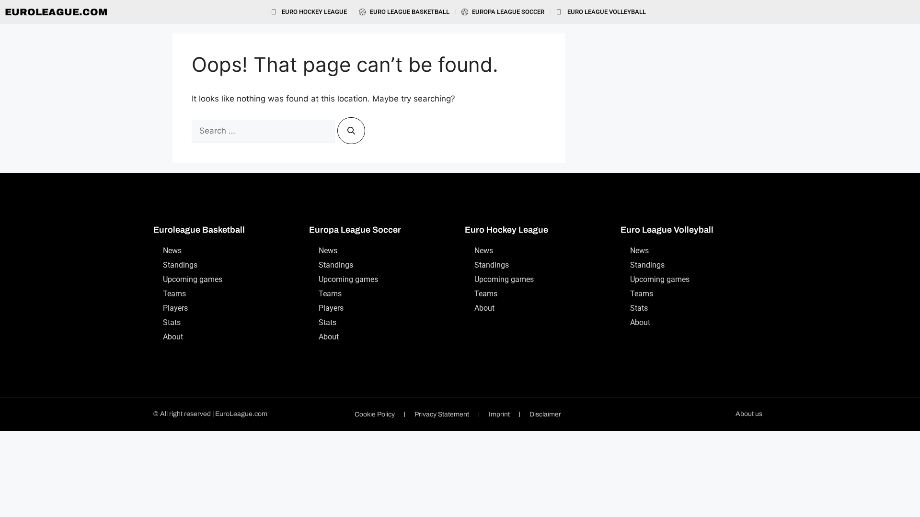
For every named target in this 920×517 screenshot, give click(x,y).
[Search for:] (264, 130)
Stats (172, 322)
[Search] (351, 130)
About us (749, 413)
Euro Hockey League (506, 230)
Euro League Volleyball (667, 230)
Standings (180, 265)
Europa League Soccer (355, 230)
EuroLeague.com (56, 12)
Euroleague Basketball (199, 230)
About (173, 336)
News (172, 250)
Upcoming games (192, 279)
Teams (174, 293)
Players (175, 308)
